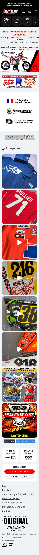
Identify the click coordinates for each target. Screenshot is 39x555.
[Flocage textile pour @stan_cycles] (19, 171)
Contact (6, 511)
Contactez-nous (19, 471)
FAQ (4, 485)
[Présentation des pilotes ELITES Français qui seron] (19, 420)
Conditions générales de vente (17, 494)
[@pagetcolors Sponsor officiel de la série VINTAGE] (19, 385)
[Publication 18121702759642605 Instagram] (19, 278)
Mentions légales (11, 498)
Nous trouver (19, 476)
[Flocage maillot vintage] (19, 207)
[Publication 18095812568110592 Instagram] (19, 313)
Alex (12, 540)
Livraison (6, 490)
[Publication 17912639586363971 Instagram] (19, 349)
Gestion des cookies (12, 502)
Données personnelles (13, 506)
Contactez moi (23, 49)
